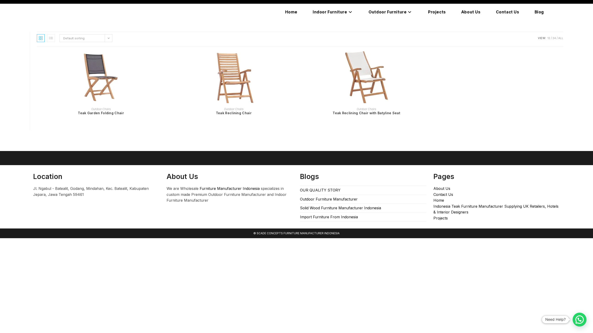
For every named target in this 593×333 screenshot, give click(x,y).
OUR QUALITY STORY (320, 190)
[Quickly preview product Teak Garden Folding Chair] (163, 59)
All (560, 38)
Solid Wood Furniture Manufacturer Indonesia (340, 208)
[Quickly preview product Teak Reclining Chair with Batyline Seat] (429, 59)
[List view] (51, 38)
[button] (580, 320)
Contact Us (443, 194)
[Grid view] (41, 38)
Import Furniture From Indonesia (329, 217)
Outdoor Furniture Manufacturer (329, 199)
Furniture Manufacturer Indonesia (230, 188)
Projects (440, 218)
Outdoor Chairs (101, 109)
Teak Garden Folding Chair (101, 113)
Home (438, 200)
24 (554, 38)
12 (548, 38)
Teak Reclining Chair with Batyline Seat (366, 113)
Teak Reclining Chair (234, 113)
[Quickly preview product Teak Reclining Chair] (296, 59)
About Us (441, 188)
